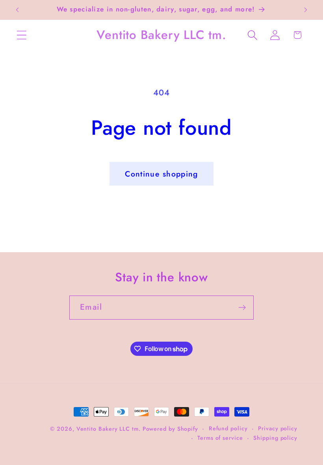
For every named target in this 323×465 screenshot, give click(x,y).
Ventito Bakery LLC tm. (109, 429)
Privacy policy (277, 428)
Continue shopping (161, 173)
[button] (21, 35)
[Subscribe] (242, 308)
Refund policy (228, 428)
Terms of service (220, 438)
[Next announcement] (305, 10)
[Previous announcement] (17, 10)
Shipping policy (275, 438)
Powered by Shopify (170, 429)
